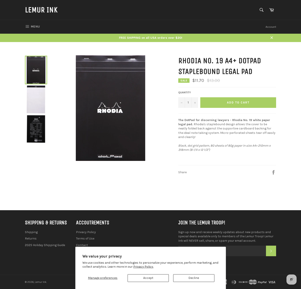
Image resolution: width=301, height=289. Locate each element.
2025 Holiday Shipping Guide (45, 245)
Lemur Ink (41, 10)
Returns (31, 238)
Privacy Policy (86, 232)
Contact (82, 245)
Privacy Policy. (143, 267)
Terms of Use (85, 238)
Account (271, 26)
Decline (193, 278)
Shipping (31, 232)
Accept (148, 278)
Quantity (184, 92)
